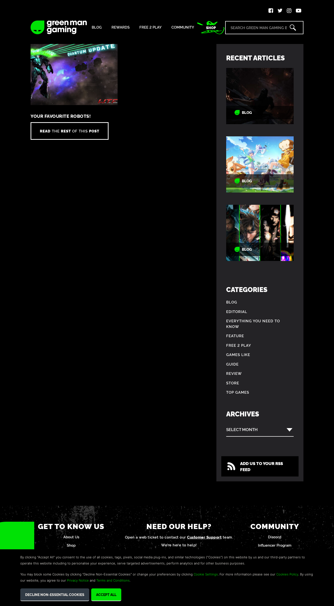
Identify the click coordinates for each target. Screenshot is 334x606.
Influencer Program (274, 545)
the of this (69, 130)
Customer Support (204, 537)
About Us (71, 536)
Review (234, 373)
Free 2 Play (150, 27)
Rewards (120, 27)
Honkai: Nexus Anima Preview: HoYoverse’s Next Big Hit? (259, 164)
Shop (211, 27)
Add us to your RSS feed (261, 466)
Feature (235, 335)
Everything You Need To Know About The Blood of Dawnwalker (260, 96)
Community (182, 27)
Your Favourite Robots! (61, 116)
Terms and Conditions (113, 580)
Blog (97, 27)
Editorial (236, 311)
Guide (232, 364)
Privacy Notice (78, 580)
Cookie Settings (206, 574)
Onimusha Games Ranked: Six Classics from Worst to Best (260, 233)
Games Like (238, 354)
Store (232, 382)
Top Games (237, 392)
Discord (274, 536)
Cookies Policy (287, 574)
